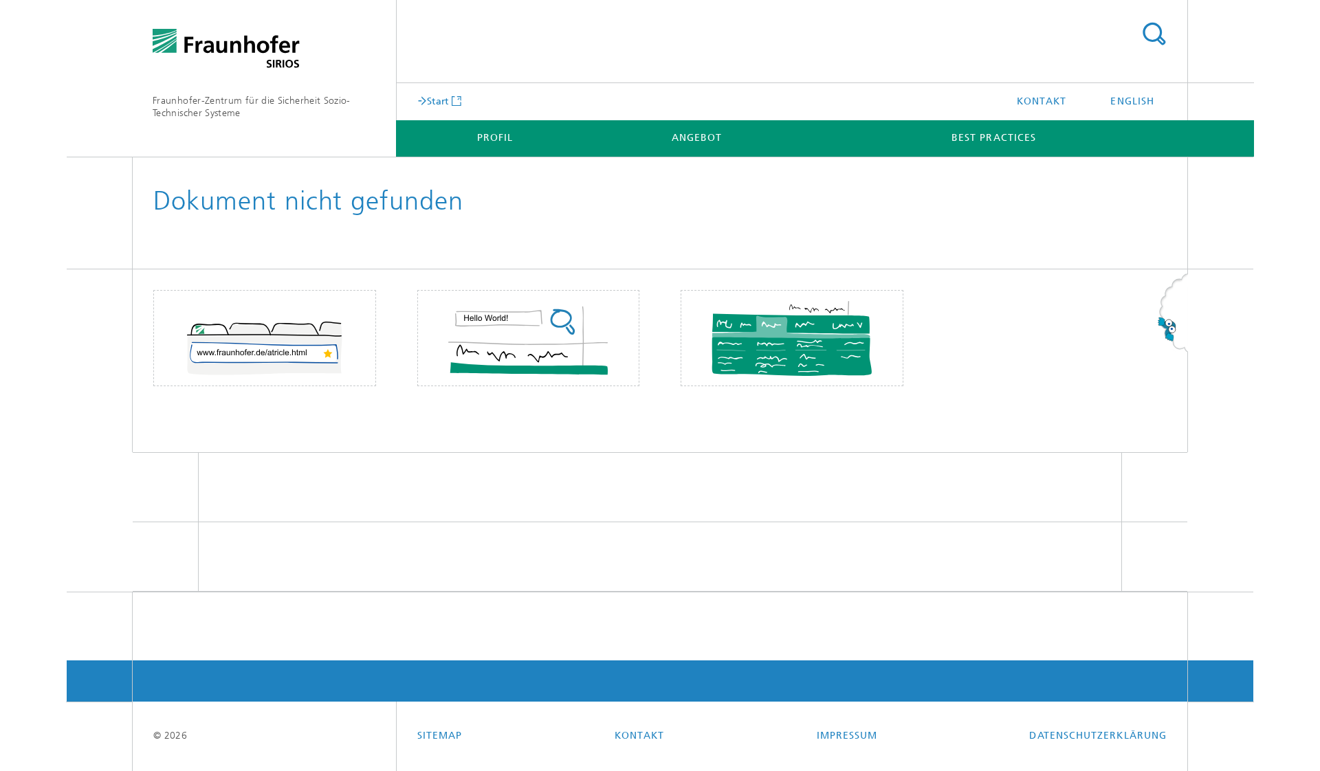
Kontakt (1042, 101)
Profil (495, 138)
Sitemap (440, 735)
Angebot (697, 138)
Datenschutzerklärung (1098, 735)
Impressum (847, 735)
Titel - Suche (1154, 34)
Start (438, 101)
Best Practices (994, 138)
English (1132, 101)
